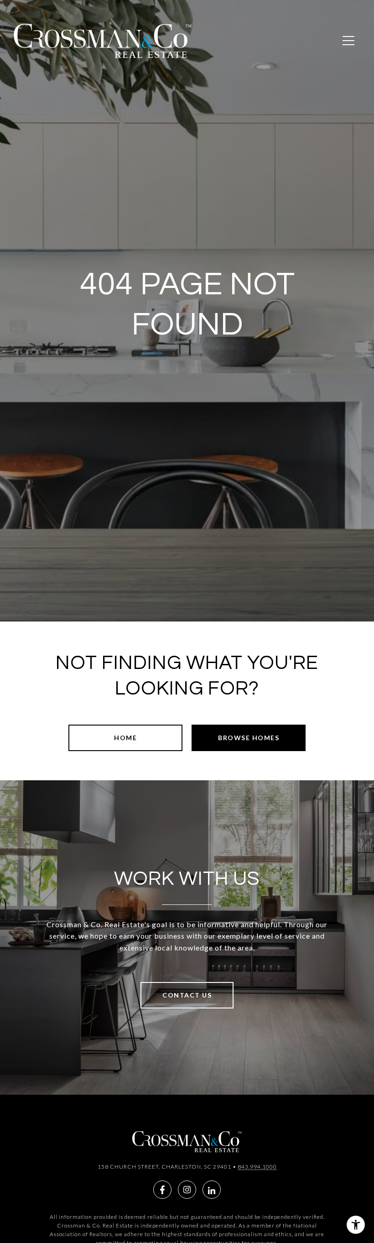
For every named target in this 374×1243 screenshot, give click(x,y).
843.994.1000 (257, 1166)
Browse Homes (248, 738)
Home (125, 738)
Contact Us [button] (187, 995)
